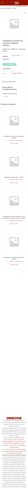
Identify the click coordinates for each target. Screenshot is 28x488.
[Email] (12, 418)
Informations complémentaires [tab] (9, 81)
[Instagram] (20, 418)
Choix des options (14, 143)
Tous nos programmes (18, 441)
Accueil (2, 6)
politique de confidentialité (16, 453)
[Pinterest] (18, 418)
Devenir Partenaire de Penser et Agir (16, 443)
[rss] (7, 418)
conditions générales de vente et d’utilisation (13, 451)
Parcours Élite (20, 439)
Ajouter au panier (9, 64)
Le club (15, 439)
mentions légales (21, 449)
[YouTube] (15, 418)
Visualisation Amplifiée (10, 6)
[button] (24, 13)
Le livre (11, 439)
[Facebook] (10, 418)
